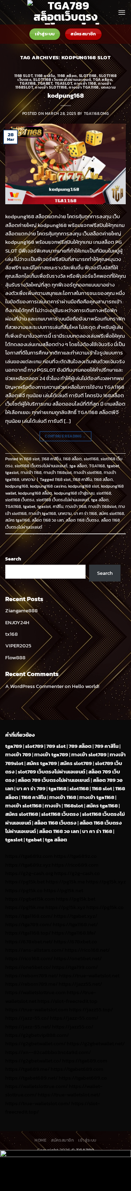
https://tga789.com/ (28, 924)
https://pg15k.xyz (106, 881)
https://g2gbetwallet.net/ (96, 1043)
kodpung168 (66, 95)
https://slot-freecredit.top (67, 1001)
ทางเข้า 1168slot (58, 472)
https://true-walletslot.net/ (69, 1094)
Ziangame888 (21, 610)
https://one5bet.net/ (78, 958)
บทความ (108, 87)
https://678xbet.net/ (29, 941)
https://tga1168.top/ (28, 933)
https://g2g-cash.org (29, 873)
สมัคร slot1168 (111, 513)
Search (13, 558)
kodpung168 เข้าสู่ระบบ (74, 493)
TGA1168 (28, 83)
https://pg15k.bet (25, 881)
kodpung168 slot (83, 486)
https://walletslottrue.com (35, 992)
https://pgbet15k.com (30, 899)
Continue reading (65, 436)
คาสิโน (58, 506)
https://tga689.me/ (27, 1069)
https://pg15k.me (65, 881)
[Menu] (122, 12)
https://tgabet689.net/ (31, 1078)
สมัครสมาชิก (62, 1140)
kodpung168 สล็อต (35, 493)
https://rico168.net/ (87, 950)
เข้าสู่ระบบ (87, 1140)
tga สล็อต (102, 79)
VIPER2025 (18, 645)
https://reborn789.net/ (31, 975)
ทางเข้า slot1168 (51, 87)
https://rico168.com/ (29, 958)
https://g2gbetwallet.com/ (35, 1043)
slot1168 (88, 75)
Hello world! (85, 686)
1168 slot (23, 75)
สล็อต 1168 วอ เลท (48, 520)
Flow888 (15, 657)
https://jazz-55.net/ (28, 1027)
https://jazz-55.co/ (27, 1018)
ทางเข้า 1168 (85, 83)
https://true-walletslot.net (89, 975)
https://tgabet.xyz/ (75, 916)
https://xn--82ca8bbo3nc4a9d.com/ (48, 1052)
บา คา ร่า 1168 (85, 513)
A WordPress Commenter (34, 686)
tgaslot (63, 83)
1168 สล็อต (67, 75)
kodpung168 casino (48, 486)
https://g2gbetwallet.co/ (33, 1060)
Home (40, 1140)
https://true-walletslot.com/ (37, 1103)
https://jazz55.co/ (72, 1027)
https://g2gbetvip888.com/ (37, 1035)
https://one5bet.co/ (28, 967)
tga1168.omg (96, 113)
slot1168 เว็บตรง (19, 500)
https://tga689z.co (75, 856)
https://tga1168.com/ (29, 916)
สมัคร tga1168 (17, 520)
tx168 (11, 634)
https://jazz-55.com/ (74, 1018)
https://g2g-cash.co (77, 873)
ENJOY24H (17, 622)
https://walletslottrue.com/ (36, 1086)
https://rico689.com (75, 865)
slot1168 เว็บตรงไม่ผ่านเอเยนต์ (62, 79)
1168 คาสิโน (45, 75)
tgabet (45, 83)
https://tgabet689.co (83, 1078)
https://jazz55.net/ (80, 984)
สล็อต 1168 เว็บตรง (82, 520)
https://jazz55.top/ (91, 1009)
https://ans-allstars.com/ (34, 950)
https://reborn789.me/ (31, 984)
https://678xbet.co (75, 941)
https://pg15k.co (24, 890)
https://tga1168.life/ (74, 933)
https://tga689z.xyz (28, 865)
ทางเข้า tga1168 (84, 87)
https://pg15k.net (63, 890)
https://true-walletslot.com (36, 1009)
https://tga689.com (84, 1060)
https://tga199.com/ (75, 967)
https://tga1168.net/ (75, 924)
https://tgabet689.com (77, 1069)
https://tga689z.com (29, 856)
